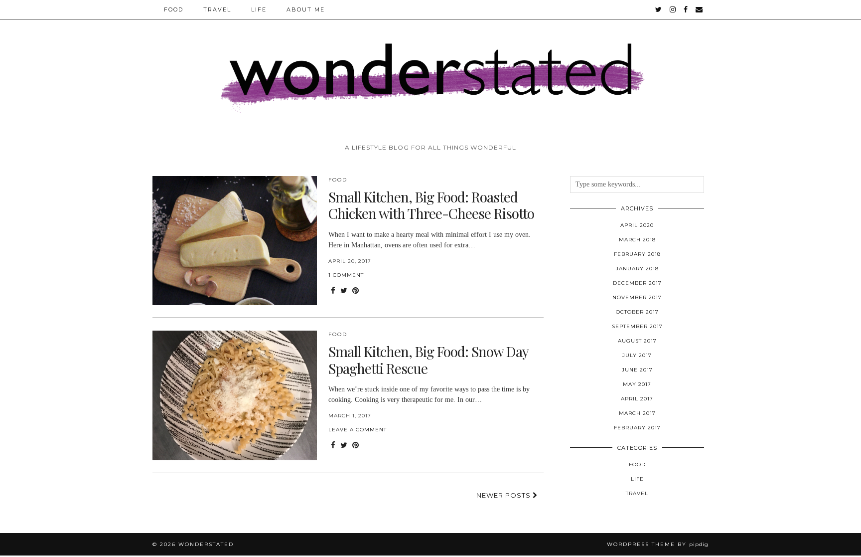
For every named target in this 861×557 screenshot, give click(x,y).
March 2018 (637, 239)
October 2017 (637, 312)
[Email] (700, 9)
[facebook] (686, 9)
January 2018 (637, 268)
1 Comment (346, 275)
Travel (217, 9)
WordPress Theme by (658, 544)
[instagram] (673, 9)
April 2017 (637, 398)
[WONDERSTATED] (430, 69)
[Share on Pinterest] (355, 291)
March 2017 (637, 413)
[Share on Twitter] (344, 291)
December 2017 (637, 283)
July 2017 (637, 355)
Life (259, 9)
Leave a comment (357, 429)
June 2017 (637, 370)
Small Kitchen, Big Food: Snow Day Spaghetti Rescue (428, 359)
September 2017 (637, 326)
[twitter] (659, 9)
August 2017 (637, 341)
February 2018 (637, 254)
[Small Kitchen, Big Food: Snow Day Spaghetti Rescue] (234, 395)
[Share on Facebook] (333, 291)
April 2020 (637, 225)
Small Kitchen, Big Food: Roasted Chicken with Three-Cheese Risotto (431, 205)
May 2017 (637, 384)
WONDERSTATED (206, 544)
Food (173, 9)
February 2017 (637, 427)
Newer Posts (504, 495)
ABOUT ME (306, 9)
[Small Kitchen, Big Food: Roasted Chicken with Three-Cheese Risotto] (234, 241)
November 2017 (637, 297)
